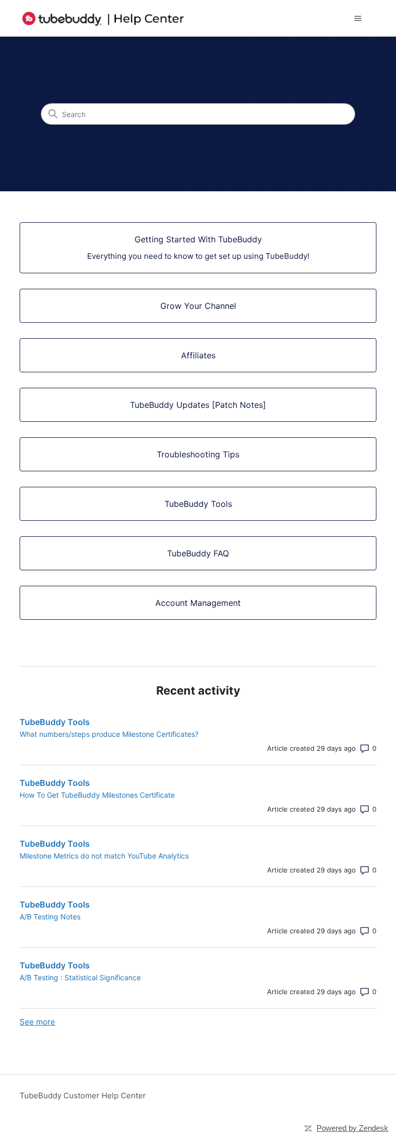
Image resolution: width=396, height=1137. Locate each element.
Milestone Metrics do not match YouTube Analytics (104, 855)
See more (37, 1022)
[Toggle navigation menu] (358, 18)
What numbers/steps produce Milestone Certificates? (109, 734)
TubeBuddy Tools (55, 722)
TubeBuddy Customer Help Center (83, 1095)
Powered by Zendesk (352, 1128)
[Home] (103, 18)
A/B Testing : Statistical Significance (80, 977)
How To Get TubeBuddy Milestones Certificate (97, 794)
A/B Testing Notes (50, 916)
